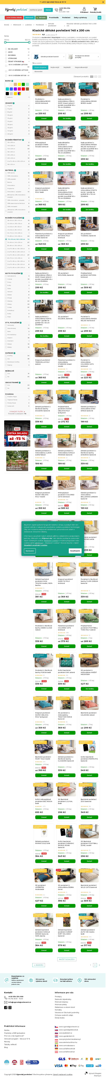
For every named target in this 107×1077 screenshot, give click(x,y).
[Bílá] (7, 84)
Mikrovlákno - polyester (18, 191)
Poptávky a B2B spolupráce (14, 1033)
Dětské (18, 295)
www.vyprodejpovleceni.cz (69, 1027)
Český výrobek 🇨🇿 (18, 61)
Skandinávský (18, 328)
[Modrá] (11, 89)
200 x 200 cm (18, 155)
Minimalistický (18, 334)
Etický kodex (60, 1018)
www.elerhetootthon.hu (68, 1042)
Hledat (48, 10)
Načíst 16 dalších (67, 959)
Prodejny (58, 997)
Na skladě (18, 49)
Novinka (18, 55)
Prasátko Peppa (18, 396)
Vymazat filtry (16, 412)
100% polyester (18, 179)
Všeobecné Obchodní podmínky (67, 1013)
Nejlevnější (54, 67)
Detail (43, 118)
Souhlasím (75, 551)
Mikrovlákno (18, 185)
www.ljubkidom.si (65, 1033)
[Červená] (23, 89)
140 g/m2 (18, 131)
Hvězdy (18, 279)
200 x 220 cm (18, 158)
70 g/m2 (18, 105)
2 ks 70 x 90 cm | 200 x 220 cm (18, 161)
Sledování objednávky (63, 999)
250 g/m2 (18, 134)
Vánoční (18, 291)
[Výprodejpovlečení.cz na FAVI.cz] (14, 1062)
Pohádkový (18, 310)
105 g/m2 (18, 115)
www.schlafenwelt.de (67, 1049)
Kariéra (6, 1030)
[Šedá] (11, 94)
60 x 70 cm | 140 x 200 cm (18, 258)
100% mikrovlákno (18, 176)
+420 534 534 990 (15, 997)
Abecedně (38, 71)
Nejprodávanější (81, 67)
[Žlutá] (19, 84)
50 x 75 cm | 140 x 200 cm (18, 233)
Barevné (18, 97)
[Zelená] (23, 84)
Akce (18, 52)
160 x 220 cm (18, 164)
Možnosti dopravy (61, 1002)
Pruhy (18, 282)
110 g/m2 (18, 118)
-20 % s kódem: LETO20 (18, 71)
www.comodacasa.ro (67, 1045)
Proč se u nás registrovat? (14, 1036)
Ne (18, 376)
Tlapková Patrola (18, 400)
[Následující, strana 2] (95, 965)
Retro (18, 331)
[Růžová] (19, 89)
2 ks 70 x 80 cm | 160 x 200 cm (18, 248)
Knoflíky (18, 355)
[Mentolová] (27, 84)
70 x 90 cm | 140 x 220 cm (18, 242)
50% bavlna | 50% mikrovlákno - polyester (18, 211)
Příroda (18, 298)
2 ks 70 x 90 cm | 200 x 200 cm (18, 267)
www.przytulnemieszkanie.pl (70, 1039)
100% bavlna (18, 173)
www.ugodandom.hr (67, 1036)
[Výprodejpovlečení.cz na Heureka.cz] (6, 1062)
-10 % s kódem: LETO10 (18, 66)
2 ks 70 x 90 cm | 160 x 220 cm (18, 264)
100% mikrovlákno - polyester (18, 200)
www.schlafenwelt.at (67, 1052)
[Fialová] (15, 89)
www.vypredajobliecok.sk (68, 1030)
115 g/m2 (18, 121)
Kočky (18, 313)
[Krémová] (11, 84)
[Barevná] (19, 94)
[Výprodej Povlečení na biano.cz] (22, 1062)
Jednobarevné (18, 276)
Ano (18, 373)
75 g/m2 (18, 109)
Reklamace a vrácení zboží (65, 1007)
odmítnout (39, 543)
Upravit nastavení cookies (62, 1074)
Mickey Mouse (18, 403)
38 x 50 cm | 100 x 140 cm (18, 220)
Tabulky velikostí (10, 1044)
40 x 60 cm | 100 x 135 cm (18, 223)
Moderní (18, 338)
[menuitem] (14, 17)
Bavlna (18, 182)
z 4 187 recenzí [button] (50, 34)
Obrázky (18, 301)
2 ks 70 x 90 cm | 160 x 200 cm (18, 261)
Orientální (18, 341)
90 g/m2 (18, 112)
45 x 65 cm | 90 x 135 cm (18, 226)
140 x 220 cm (18, 148)
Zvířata (18, 307)
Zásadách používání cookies (35, 545)
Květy (18, 285)
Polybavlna (18, 188)
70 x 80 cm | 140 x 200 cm (18, 236)
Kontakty (58, 1010)
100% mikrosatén (18, 206)
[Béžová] (15, 84)
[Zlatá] (15, 94)
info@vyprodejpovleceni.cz (19, 1002)
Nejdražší (67, 67)
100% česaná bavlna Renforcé (18, 203)
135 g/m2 (18, 127)
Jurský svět (18, 406)
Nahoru (39, 965)
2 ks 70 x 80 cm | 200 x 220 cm (18, 252)
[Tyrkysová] (7, 89)
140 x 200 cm (18, 145)
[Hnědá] (27, 89)
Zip (18, 359)
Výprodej (18, 58)
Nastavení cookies (51, 541)
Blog (6, 1047)
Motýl (18, 316)
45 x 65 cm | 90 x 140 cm (18, 230)
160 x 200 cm (18, 152)
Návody (7, 1042)
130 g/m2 (18, 124)
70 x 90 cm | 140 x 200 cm (18, 239)
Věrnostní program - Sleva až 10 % (17, 1039)
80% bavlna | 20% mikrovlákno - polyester (18, 196)
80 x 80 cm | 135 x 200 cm (18, 245)
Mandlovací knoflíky (18, 362)
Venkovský (18, 325)
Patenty (18, 365)
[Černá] (7, 94)
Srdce (18, 288)
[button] (56, 34)
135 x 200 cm (18, 142)
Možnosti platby (61, 1004)
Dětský (18, 304)
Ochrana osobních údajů (64, 1015)
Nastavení (30, 551)
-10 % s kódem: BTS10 (18, 75)
